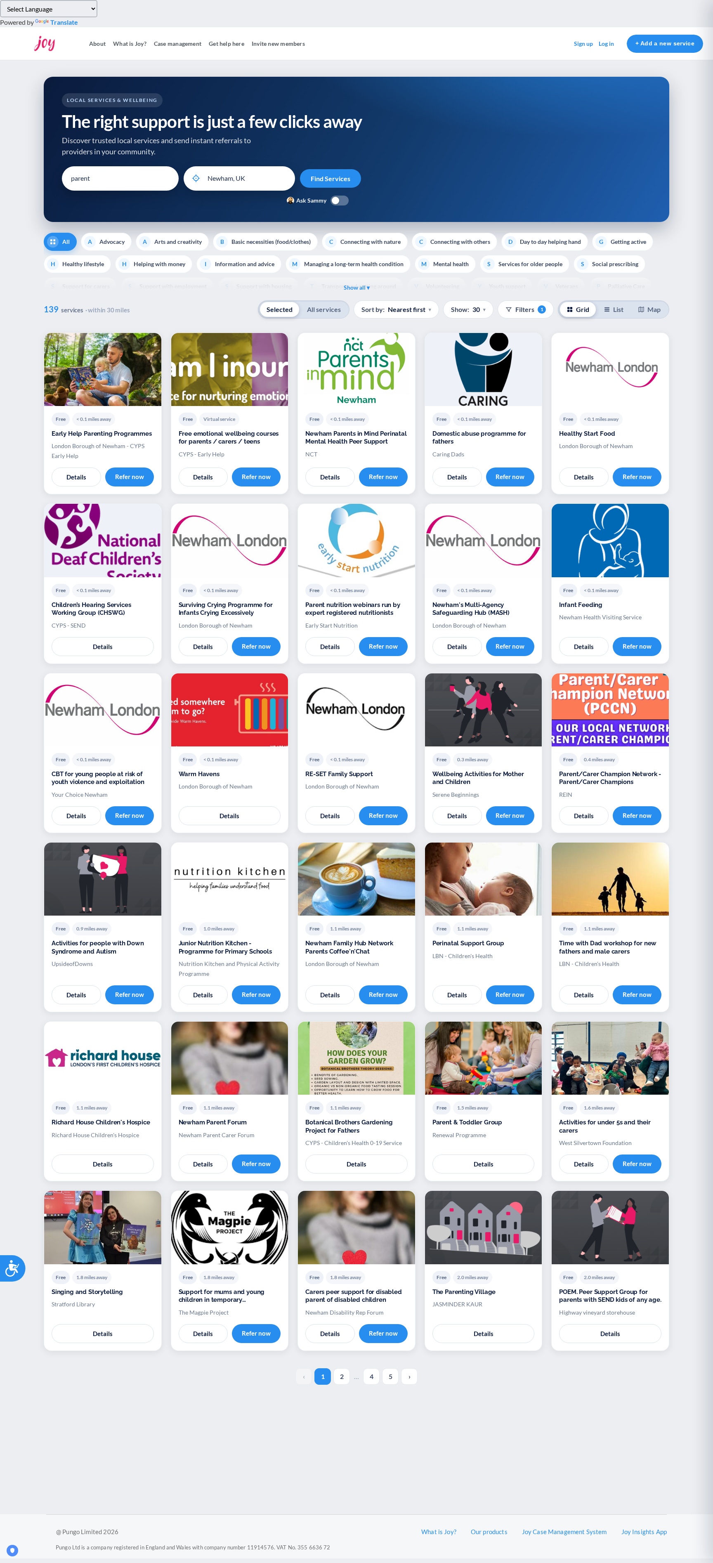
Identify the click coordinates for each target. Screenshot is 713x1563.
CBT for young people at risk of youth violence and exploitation (98, 778)
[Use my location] (196, 178)
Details (76, 477)
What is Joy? (129, 43)
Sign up (583, 43)
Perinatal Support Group (468, 943)
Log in (606, 43)
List (618, 309)
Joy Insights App (644, 1531)
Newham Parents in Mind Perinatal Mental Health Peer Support (356, 438)
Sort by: (396, 309)
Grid (582, 309)
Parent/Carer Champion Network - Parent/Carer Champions (610, 778)
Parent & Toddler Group (467, 1122)
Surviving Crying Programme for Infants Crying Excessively (226, 609)
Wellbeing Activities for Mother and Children (478, 778)
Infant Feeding (580, 605)
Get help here (226, 43)
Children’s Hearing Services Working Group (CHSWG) (91, 609)
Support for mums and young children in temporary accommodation (222, 1296)
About (97, 43)
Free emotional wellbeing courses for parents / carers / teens (229, 438)
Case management (177, 43)
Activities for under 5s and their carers (604, 1126)
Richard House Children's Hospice (101, 1122)
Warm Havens (199, 774)
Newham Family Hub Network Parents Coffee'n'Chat (349, 947)
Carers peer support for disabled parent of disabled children (353, 1296)
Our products (489, 1531)
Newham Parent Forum (213, 1122)
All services (324, 309)
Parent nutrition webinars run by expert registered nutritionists (352, 609)
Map (654, 309)
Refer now (129, 476)
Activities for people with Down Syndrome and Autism (98, 947)
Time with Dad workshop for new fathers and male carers (607, 947)
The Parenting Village (464, 1292)
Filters (529, 309)
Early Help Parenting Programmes (102, 433)
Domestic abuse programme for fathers (479, 438)
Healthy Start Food (587, 433)
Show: (468, 309)
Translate (64, 22)
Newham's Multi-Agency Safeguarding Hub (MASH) (471, 609)
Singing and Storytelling (87, 1292)
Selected (280, 309)
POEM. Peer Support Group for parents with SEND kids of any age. (610, 1296)
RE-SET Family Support (339, 774)
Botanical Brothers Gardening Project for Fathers (348, 1126)
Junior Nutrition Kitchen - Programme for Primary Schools (225, 947)
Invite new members (278, 43)
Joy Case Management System (564, 1531)
